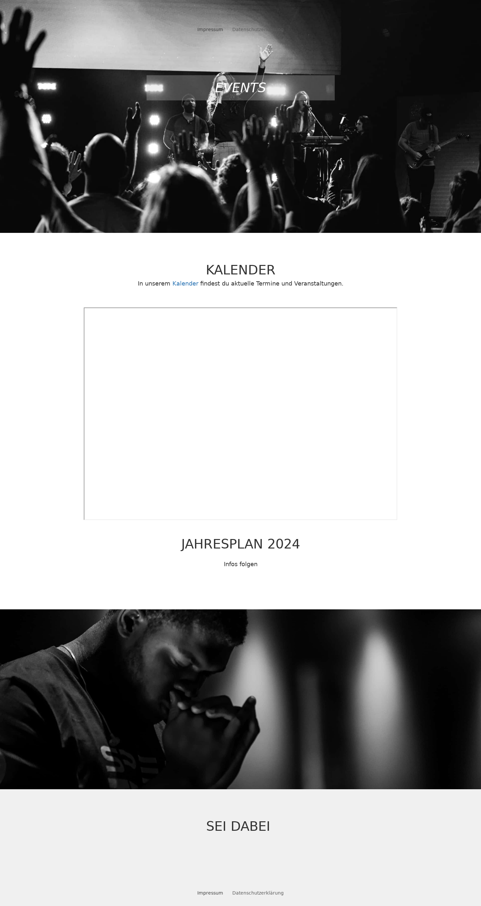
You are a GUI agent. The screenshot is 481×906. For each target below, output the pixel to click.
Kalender (185, 283)
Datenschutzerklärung (258, 29)
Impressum (210, 29)
